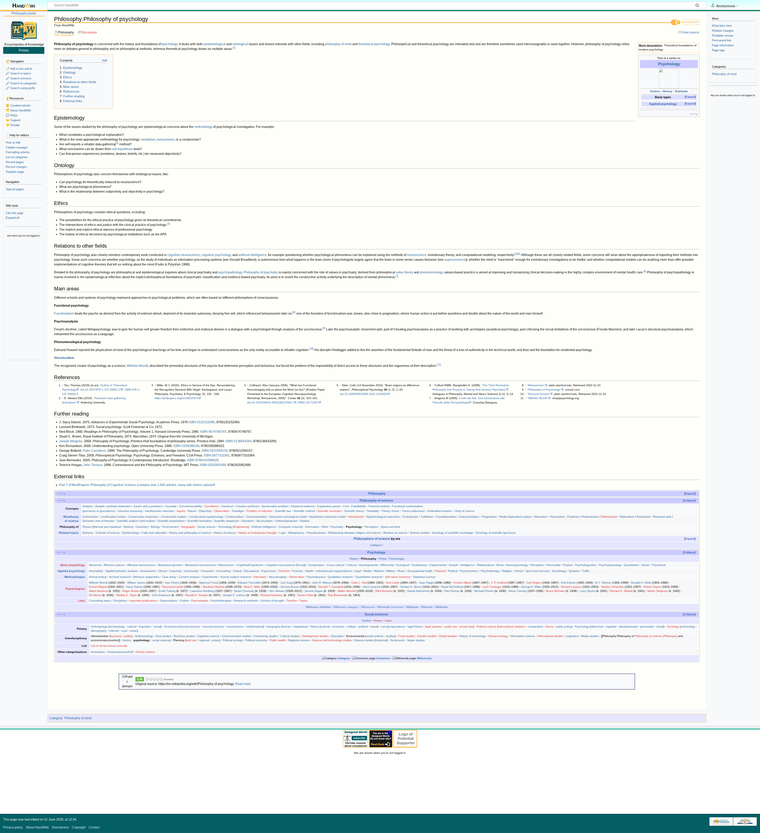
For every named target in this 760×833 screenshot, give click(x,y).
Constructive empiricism (143, 516)
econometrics (235, 626)
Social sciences (376, 614)
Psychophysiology (610, 565)
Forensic (297, 570)
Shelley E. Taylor (126, 595)
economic (338, 626)
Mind (325, 526)
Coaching (175, 570)
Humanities (98, 651)
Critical (237, 570)
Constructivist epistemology (206, 516)
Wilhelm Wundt (137, 365)
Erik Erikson (568, 582)
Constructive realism (173, 516)
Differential (387, 565)
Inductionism (356, 516)
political (363, 626)
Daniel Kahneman (418, 590)
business (116, 636)
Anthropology (99, 626)
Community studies (266, 636)
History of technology (472, 636)
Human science (145, 651)
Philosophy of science (376, 500)
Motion (128, 526)
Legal (357, 570)
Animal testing (97, 576)
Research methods (246, 600)
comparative (535, 626)
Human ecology (498, 636)
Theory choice (390, 511)
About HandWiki (37, 827)
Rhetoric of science (395, 532)
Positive (568, 565)
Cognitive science (208, 636)
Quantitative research (368, 576)
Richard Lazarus (571, 586)
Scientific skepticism (226, 520)
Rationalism (627, 516)
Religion (507, 570)
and (147, 506)
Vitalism (305, 520)
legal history (415, 626)
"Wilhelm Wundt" (537, 398)
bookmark (691, 22)
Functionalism (64, 313)
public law (451, 626)
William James (136, 582)
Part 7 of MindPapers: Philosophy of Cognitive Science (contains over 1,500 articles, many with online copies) (136, 485)
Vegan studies (416, 640)
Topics (303, 600)
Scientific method (304, 511)
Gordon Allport (462, 582)
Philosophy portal (23, 13)
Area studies (163, 636)
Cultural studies (290, 636)
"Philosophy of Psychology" (544, 389)
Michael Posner (484, 590)
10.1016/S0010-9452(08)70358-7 (273, 402)
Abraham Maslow (213, 586)
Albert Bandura (98, 590)
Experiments (210, 576)
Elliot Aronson (383, 590)
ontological (240, 44)
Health (309, 570)
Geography (188, 526)
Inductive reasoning (130, 511)
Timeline (291, 600)
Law (383, 626)
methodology (203, 126)
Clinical (162, 570)
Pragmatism (489, 516)
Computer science (290, 526)
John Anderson (161, 595)
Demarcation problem (275, 506)
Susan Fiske (305, 595)
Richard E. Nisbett (621, 590)
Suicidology (559, 570)
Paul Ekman (452, 590)
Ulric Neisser (277, 590)
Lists (81, 600)
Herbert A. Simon (411, 586)
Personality (553, 565)
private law (466, 626)
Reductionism (590, 516)
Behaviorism (226, 565)
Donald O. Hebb (641, 582)
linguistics (145, 626)
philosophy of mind (338, 44)
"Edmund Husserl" (538, 394)
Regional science (299, 640)
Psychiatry (337, 526)
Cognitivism (256, 565)
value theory (404, 272)
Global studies (448, 636)
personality (647, 626)
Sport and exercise (537, 570)
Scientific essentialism (171, 520)
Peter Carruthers (94, 450)
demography (99, 630)
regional (204, 640)
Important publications (143, 600)
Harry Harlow (134, 586)
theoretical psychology (374, 44)
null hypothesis (122, 149)
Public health (278, 640)
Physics (87, 526)
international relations (511, 626)
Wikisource (367, 607)
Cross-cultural (335, 565)
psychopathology (230, 272)
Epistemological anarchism (383, 516)
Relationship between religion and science (354, 532)
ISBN (128, 389)
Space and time (390, 526)
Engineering (241, 526)
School (519, 570)
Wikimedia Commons (390, 607)
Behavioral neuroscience (200, 565)
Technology (225, 526)
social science (374, 636)
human (286, 626)
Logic (282, 532)
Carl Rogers (534, 582)
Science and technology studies (332, 640)
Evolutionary (419, 565)
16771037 (312, 402)
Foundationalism (446, 516)
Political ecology (233, 640)
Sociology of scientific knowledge (452, 532)
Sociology (673, 626)
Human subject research (235, 576)
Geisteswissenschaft (120, 651)
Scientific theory (354, 511)
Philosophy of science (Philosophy (656, 636)
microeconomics (190, 626)
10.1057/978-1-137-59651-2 (103, 389)
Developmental (368, 565)
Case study (169, 576)
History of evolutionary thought (257, 532)
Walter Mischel (347, 590)
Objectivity (205, 511)
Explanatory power (329, 506)
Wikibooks (441, 607)
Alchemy (87, 532)
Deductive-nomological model (288, 516)
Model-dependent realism (515, 516)
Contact (94, 827)
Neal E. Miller (252, 586)
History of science (225, 532)
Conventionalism (256, 516)
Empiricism (644, 516)
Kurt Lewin (392, 582)
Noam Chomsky (244, 590)
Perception (371, 526)
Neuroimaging (277, 576)
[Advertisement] (24, 299)
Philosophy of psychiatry (261, 272)
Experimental (438, 565)
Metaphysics (296, 532)
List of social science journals (109, 645)
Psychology (669, 64)
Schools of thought (272, 600)
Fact (346, 506)
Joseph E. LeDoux (234, 595)
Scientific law (283, 511)
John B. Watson (322, 582)
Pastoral (440, 570)
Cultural (351, 565)
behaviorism (165, 139)
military (351, 626)
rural (124, 630)
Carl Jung (286, 582)
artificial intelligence (252, 255)
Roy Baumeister (338, 595)
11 (439, 364)
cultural (131, 626)
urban (133, 630)
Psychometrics (469, 570)
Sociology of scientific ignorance (496, 532)
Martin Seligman (657, 590)
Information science (522, 636)
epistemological (214, 44)
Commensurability (190, 506)
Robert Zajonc (652, 586)
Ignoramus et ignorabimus (98, 511)
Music (401, 570)
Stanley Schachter (612, 586)
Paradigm (238, 511)
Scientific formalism (199, 520)
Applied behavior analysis (122, 570)
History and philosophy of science (190, 532)
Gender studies (426, 636)
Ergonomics (268, 570)
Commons (383, 658)
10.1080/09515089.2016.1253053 (365, 394)
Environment (170, 526)
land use (191, 640)
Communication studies (236, 636)
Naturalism (540, 516)
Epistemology (130, 532)
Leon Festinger (492, 586)
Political (452, 570)
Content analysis (189, 576)
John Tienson (92, 465)
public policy (563, 626)
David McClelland (452, 586)
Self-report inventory (397, 576)
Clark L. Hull (359, 582)
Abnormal (95, 565)
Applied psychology (663, 104)
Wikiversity (424, 658)
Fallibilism (427, 516)
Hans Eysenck (372, 586)
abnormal (597, 626)
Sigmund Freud (208, 582)
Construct (227, 506)
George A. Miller (531, 586)
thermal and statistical (107, 526)
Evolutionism (410, 516)
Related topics (69, 532)
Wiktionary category (345, 607)
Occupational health (420, 570)
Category (376, 545)
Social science (206, 526)
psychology (170, 44)
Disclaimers (60, 827)
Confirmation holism (113, 516)
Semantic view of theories (98, 520)
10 (311, 348)
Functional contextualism (407, 506)
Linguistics (572, 636)
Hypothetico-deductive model (327, 516)
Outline (655, 91)
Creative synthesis (247, 506)
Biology (155, 526)
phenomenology (431, 272)
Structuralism (64, 357)
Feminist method (378, 506)
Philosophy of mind (78, 718)
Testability (373, 511)
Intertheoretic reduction (159, 511)
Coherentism (90, 516)
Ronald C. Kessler (196, 595)
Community (191, 570)
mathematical (254, 626)
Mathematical (485, 565)
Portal (382, 558)
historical (381, 640)
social (157, 626)
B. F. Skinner (603, 582)
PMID (301, 402)
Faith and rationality (154, 532)
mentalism (148, 139)
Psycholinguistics (585, 565)
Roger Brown (131, 590)
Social (301, 565)
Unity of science (464, 511)
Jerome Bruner (289, 586)
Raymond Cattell (172, 586)
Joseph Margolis (70, 441)
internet (114, 630)
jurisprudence (396, 626)
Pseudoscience (316, 532)
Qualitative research (340, 576)
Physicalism (557, 516)
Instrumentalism (469, 516)
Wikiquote (412, 607)
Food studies (406, 636)
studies (390, 636)
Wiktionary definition (318, 607)
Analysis (87, 506)
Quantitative (631, 565)
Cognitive (242, 565)
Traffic (586, 570)
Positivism (573, 516)
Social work (397, 640)
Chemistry (142, 526)
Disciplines (120, 600)
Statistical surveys (424, 576)
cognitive (611, 626)
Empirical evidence (303, 506)
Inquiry (181, 511)
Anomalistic (96, 570)
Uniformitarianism (286, 520)
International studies (550, 636)
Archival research (120, 576)
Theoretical (659, 565)
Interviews (260, 576)
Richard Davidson (272, 595)
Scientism (248, 520)
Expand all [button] (12, 217)
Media (367, 570)
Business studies (184, 636)
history (127, 640)
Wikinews (427, 607)
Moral (500, 565)
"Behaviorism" (536, 385)
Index (388, 620)
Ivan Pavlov (172, 582)
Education (337, 636)
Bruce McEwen (555, 590)
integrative (300, 626)
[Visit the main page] (23, 30)
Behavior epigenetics (146, 576)
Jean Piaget (426, 582)
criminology (688, 626)
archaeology (117, 626)
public (127, 636)
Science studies (419, 532)
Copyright (79, 827)
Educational (251, 570)
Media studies (589, 636)
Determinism (609, 516)
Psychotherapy (490, 570)
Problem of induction (259, 511)
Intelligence (467, 565)
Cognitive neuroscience (280, 565)
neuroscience (416, 255)
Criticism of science (108, 532)
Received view (662, 516)
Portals (24, 50)
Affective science (114, 565)
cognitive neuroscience (183, 255)
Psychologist (396, 558)
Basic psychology (73, 565)
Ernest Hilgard (98, 586)
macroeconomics (213, 626)
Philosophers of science (372, 538)
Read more (243, 684)
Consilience (211, 506)
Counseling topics (100, 600)
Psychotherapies (221, 600)
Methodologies (75, 576)
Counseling (223, 570)
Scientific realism (127, 520)
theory (550, 626)
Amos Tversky (517, 590)
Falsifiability (358, 506)
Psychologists (75, 588)
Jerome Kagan (313, 590)
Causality (171, 506)
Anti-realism (147, 520)
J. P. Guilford (499, 582)
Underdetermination (439, 511)
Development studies (315, 636)
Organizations (168, 600)
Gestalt (453, 565)
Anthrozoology (144, 636)
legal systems (433, 626)
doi (82, 389)
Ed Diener (95, 595)
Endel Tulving (167, 590)
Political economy (256, 640)
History (667, 91)
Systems (574, 570)
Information (312, 526)
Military (390, 570)
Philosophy (377, 493)
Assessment (147, 570)
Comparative (316, 565)
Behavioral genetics (170, 565)
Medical (379, 570)
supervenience (455, 259)
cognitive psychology (216, 255)
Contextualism (235, 516)
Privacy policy (13, 827)
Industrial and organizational (334, 570)
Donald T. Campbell (331, 586)
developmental (628, 626)
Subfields (681, 91)
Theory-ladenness (413, 511)
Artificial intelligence (264, 526)
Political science (486, 626)
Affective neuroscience (141, 565)
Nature (192, 511)
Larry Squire (587, 590)
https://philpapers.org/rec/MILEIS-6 (176, 398)
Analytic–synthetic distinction (113, 506)
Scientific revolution (329, 511)
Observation (221, 511)
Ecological (402, 565)
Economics (171, 626)
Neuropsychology (517, 565)
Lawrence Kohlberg (202, 590)
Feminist (284, 570)
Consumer (207, 570)
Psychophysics (316, 576)
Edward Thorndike (249, 582)
